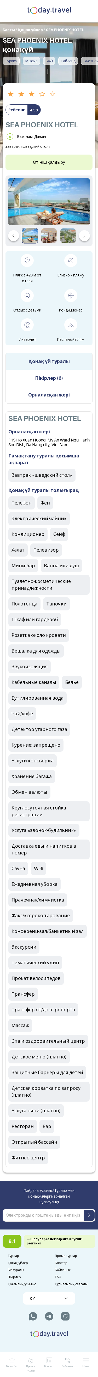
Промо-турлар (66, 1256)
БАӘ (49, 61)
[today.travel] (49, 11)
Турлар (13, 1256)
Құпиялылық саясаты (71, 1284)
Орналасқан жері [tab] (49, 395)
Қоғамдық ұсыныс (22, 1284)
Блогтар (61, 1263)
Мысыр (31, 61)
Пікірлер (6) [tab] (49, 378)
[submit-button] (89, 1215)
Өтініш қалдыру (49, 162)
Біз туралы (16, 1270)
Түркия (11, 61)
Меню (86, 1366)
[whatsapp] (33, 1316)
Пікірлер (14, 1277)
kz (32, 1298)
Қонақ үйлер (18, 1263)
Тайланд (68, 61)
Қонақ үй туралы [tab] (49, 361)
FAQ (58, 1277)
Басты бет (12, 1366)
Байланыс (63, 1270)
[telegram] (49, 1316)
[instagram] (65, 1316)
